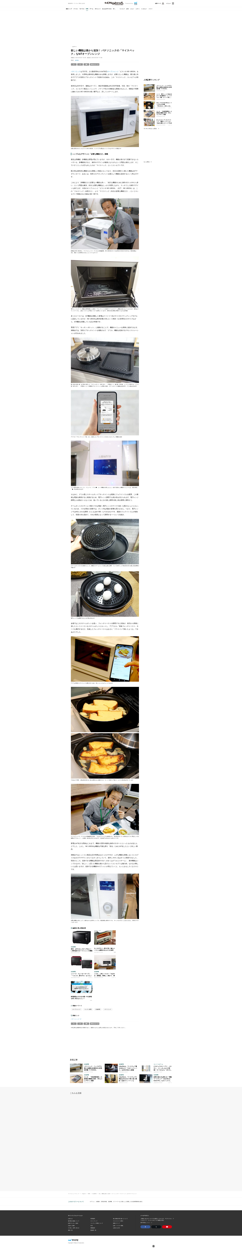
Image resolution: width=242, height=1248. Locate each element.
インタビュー (144, 8)
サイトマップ (94, 1221)
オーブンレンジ (112, 71)
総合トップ (69, 8)
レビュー (132, 8)
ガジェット (98, 8)
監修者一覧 (93, 1230)
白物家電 (98, 1009)
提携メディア (116, 1223)
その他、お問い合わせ (73, 1228)
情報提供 (93, 1228)
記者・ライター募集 (118, 1225)
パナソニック (76, 71)
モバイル (82, 8)
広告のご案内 (71, 1225)
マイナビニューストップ (73, 1193)
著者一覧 (70, 1230)
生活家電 (94, 1193)
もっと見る (147, 161)
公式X (127, 8)
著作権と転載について (73, 1221)
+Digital (84, 1193)
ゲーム (91, 8)
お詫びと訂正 (116, 1228)
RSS (92, 1225)
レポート (138, 8)
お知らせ (70, 1218)
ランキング (122, 8)
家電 (87, 8)
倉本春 (77, 60)
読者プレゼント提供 (73, 1223)
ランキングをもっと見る (150, 128)
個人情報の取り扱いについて (120, 1218)
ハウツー (151, 8)
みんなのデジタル (107, 8)
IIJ (113, 8)
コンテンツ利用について (97, 1223)
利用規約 (93, 1218)
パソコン (75, 8)
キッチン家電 (88, 1009)
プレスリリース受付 (118, 1221)
